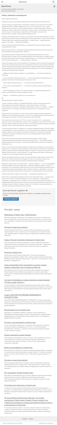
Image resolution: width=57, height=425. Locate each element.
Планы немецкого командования (17, 335)
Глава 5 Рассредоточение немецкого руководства (24, 239)
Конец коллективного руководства (18, 347)
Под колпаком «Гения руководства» (19, 372)
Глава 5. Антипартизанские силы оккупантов (12, 423)
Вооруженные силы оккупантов (46, 423)
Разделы (31, 418)
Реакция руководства (13, 252)
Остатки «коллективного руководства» (20, 322)
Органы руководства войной (16, 227)
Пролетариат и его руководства (17, 310)
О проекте (24, 418)
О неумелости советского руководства (20, 385)
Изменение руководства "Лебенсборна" (20, 214)
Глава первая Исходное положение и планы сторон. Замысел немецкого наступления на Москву (25, 266)
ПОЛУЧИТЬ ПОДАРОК (10, 199)
